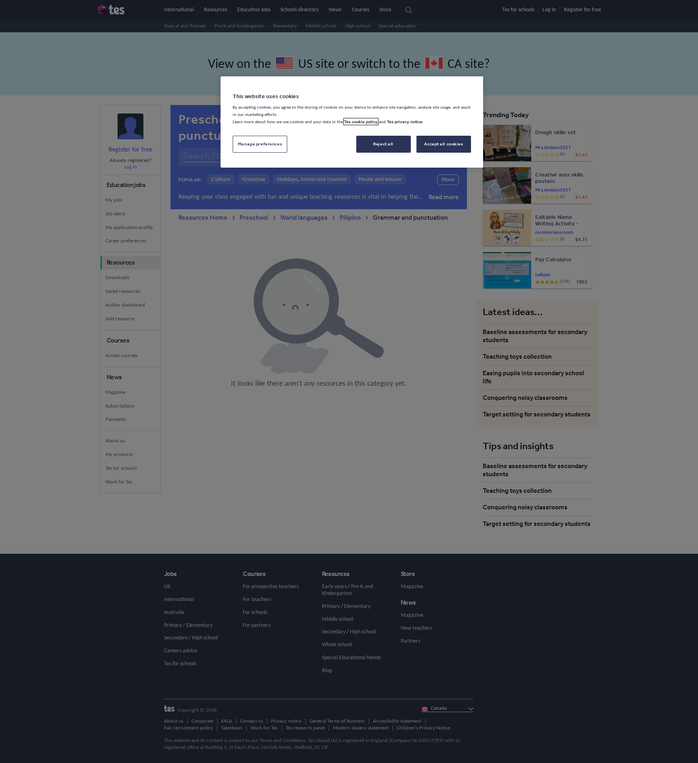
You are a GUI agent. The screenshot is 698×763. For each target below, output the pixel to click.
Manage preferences (260, 144)
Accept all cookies (443, 144)
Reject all (383, 144)
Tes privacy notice (405, 121)
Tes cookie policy (361, 121)
